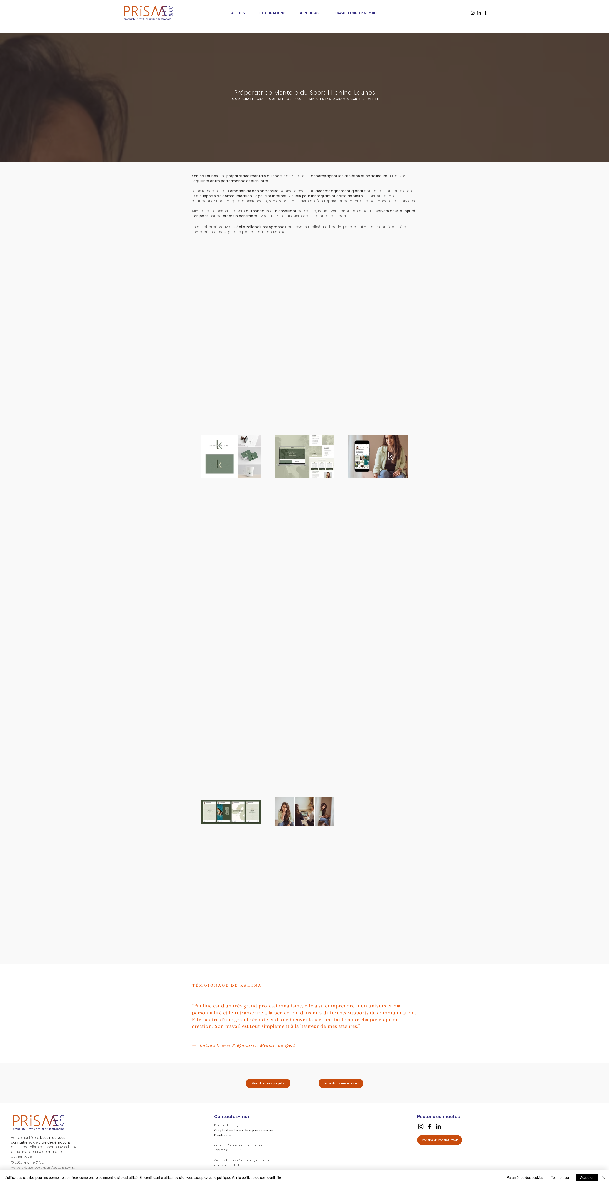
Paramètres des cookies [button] (525, 1177)
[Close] (603, 1177)
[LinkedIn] (438, 1126)
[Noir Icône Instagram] (472, 12)
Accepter (587, 1177)
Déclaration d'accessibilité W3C (55, 1168)
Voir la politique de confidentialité (256, 1177)
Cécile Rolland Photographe (259, 227)
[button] (341, 1083)
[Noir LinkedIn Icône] (479, 12)
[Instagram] (420, 1126)
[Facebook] (429, 1126)
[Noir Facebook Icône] (485, 12)
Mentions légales (22, 1168)
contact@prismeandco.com (238, 1145)
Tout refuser (560, 1177)
